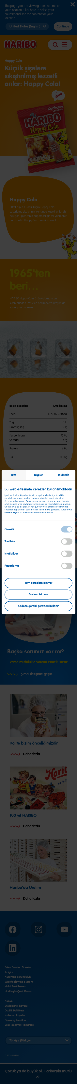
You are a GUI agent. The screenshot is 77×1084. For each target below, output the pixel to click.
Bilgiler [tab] (38, 475)
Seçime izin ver (38, 595)
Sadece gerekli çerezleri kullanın (38, 606)
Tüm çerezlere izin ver (38, 583)
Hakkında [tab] (63, 475)
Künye (26, 512)
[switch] (66, 541)
